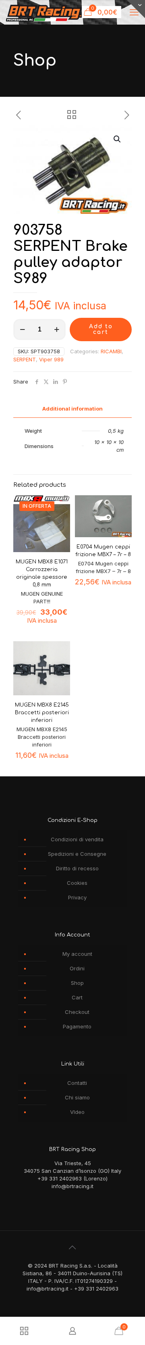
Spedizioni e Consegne (77, 854)
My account (77, 954)
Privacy (77, 897)
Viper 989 (51, 359)
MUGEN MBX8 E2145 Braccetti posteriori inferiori (42, 712)
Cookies (77, 883)
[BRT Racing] (48, 12)
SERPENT (24, 359)
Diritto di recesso (77, 868)
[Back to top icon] (72, 1247)
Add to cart (101, 329)
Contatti (77, 1083)
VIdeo (77, 1112)
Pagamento (77, 1026)
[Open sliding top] (136, 9)
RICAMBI (111, 351)
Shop (77, 983)
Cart (77, 997)
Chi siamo (77, 1097)
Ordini (77, 968)
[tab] (72, 409)
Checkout (77, 1012)
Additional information (72, 408)
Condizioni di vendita (77, 839)
